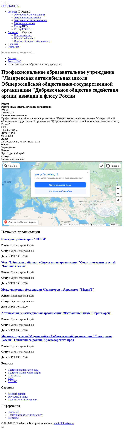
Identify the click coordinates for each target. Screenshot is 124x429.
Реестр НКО (21, 26)
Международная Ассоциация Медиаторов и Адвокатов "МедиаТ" (47, 289)
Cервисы (13, 32)
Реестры (12, 11)
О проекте (13, 46)
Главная (12, 58)
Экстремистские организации (30, 20)
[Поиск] (33, 53)
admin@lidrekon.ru (64, 423)
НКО (10, 378)
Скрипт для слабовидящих (22, 399)
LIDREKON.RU (10, 6)
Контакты (13, 417)
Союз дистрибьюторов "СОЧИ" (24, 239)
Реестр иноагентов (24, 23)
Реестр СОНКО (22, 29)
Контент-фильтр (23, 35)
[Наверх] (2, 427)
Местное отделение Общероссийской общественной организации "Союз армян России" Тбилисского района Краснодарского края (56, 338)
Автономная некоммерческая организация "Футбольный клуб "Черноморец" (56, 313)
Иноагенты (14, 375)
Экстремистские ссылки (27, 17)
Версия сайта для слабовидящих (32, 41)
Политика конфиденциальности (25, 415)
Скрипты (13, 44)
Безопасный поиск (24, 38)
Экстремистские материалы (29, 14)
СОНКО (12, 381)
